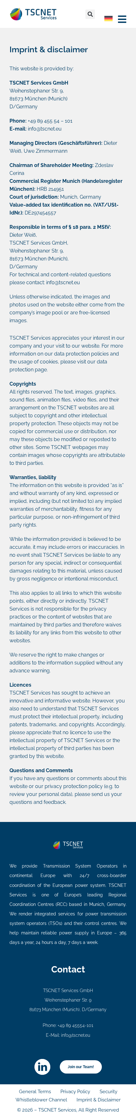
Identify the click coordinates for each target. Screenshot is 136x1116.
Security (108, 1091)
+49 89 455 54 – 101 (50, 121)
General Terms (35, 1091)
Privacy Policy (75, 1091)
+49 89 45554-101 (75, 1025)
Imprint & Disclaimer (99, 1100)
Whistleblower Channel (41, 1100)
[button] (90, 14)
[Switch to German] (108, 18)
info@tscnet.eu (45, 129)
